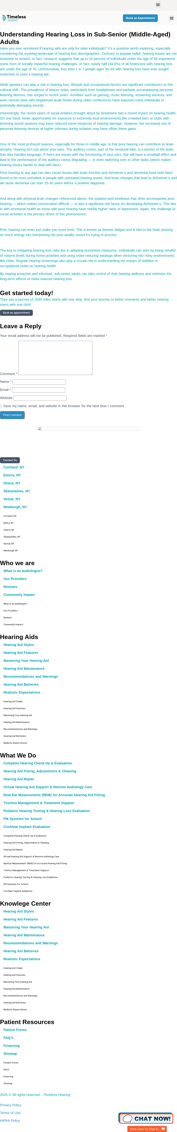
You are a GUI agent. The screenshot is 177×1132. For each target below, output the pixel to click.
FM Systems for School (22, 819)
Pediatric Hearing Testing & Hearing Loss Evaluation (46, 811)
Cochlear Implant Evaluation (26, 827)
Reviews (10, 587)
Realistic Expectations (21, 692)
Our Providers (15, 579)
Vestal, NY (11, 499)
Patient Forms (15, 1030)
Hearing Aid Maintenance (24, 668)
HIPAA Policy (10, 1121)
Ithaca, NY (11, 483)
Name (6, 381)
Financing (11, 1046)
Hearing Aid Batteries (21, 684)
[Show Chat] (163, 1129)
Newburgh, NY (15, 507)
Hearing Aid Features (20, 653)
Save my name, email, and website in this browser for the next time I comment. (64, 406)
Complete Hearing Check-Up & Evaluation (37, 763)
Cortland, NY (13, 467)
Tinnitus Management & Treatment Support (38, 803)
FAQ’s (8, 1038)
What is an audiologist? (23, 571)
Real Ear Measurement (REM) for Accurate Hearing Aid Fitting (54, 795)
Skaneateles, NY (16, 491)
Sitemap (10, 1054)
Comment (8, 374)
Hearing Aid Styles (18, 645)
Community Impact (19, 595)
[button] (158, 4)
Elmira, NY (12, 475)
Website (6, 398)
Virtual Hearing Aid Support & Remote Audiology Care (47, 787)
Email (5, 390)
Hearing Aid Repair (18, 779)
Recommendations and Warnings (30, 676)
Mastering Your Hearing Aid (26, 661)
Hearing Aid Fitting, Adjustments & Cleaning (39, 771)
